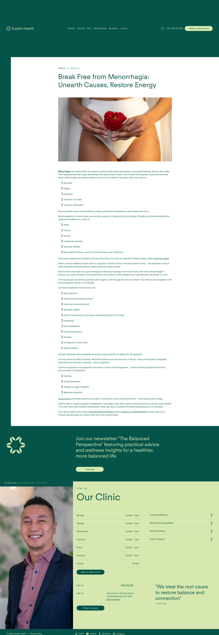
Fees (89, 28)
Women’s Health (69, 68)
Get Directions (113, 599)
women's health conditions (101, 412)
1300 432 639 (127, 585)
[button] (71, 28)
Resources (113, 28)
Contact (124, 28)
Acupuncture (64, 398)
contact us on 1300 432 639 (134, 412)
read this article (161, 258)
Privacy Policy (36, 633)
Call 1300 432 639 (175, 28)
